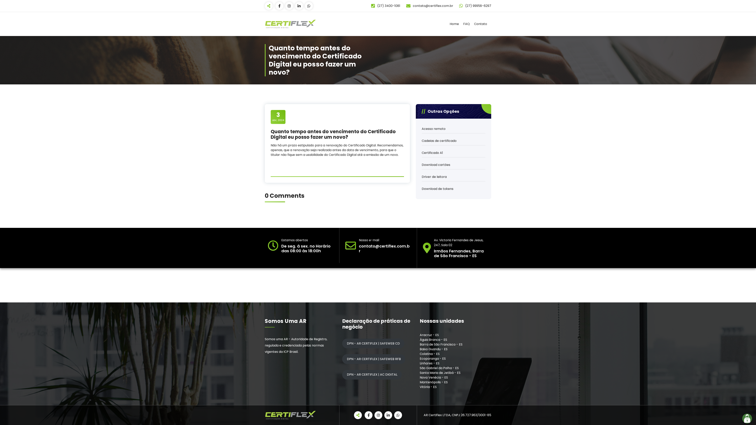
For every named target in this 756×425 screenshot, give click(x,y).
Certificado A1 (432, 153)
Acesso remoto (434, 129)
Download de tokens (437, 189)
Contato (480, 24)
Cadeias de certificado (439, 141)
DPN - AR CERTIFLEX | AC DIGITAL (372, 374)
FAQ (466, 24)
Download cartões (436, 165)
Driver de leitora (434, 177)
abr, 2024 (278, 116)
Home (454, 24)
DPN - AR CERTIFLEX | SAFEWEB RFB (374, 359)
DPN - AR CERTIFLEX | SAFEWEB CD (373, 343)
